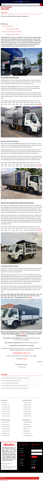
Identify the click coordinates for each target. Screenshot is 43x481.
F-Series (21, 452)
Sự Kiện (33, 464)
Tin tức (33, 462)
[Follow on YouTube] (34, 468)
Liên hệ (21, 461)
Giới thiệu (22, 463)
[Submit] (41, 4)
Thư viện (21, 465)
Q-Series (21, 448)
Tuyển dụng (22, 459)
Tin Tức (4, 13)
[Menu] (41, 8)
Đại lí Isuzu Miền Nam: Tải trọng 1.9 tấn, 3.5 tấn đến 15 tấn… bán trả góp (14, 385)
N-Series (21, 450)
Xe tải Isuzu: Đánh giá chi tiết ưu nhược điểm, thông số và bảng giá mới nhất (15, 388)
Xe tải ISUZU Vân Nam (6, 8)
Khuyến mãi (34, 460)
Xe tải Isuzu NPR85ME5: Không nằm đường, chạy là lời (11, 380)
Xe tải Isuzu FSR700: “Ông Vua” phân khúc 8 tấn (10, 383)
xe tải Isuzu (22, 333)
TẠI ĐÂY (40, 104)
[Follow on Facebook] (32, 468)
